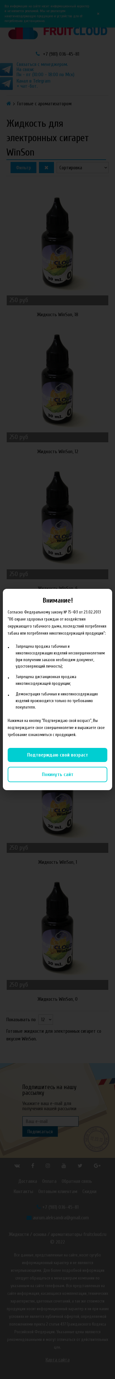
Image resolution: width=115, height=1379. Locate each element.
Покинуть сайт (57, 774)
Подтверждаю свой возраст (57, 755)
